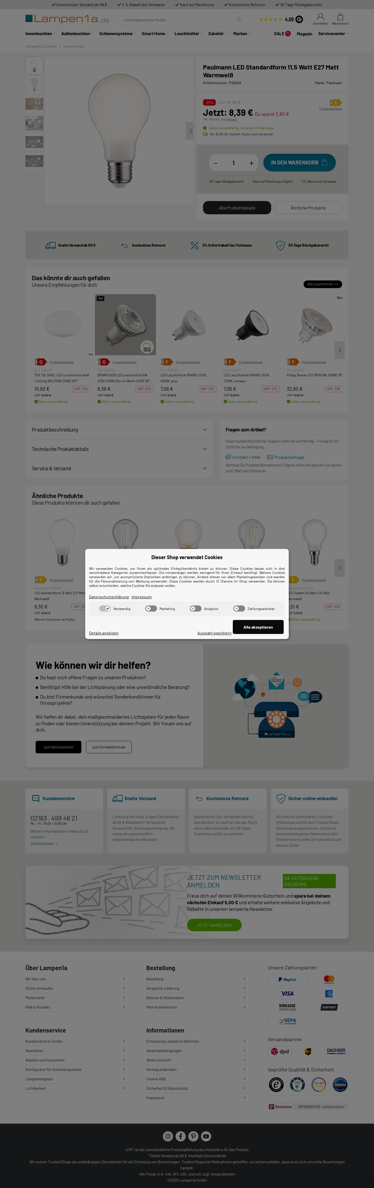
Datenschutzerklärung (109, 596)
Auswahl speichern (214, 632)
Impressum (142, 596)
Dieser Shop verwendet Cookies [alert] (187, 557)
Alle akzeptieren (258, 627)
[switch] (105, 608)
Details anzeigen (104, 632)
